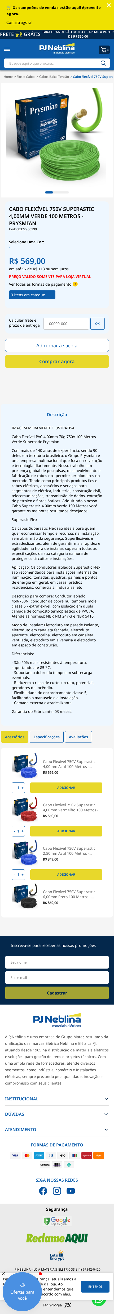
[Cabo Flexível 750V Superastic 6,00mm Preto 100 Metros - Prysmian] (25, 897)
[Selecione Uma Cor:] (14, 247)
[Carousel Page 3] (65, 192)
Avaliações (78, 736)
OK (97, 323)
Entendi (95, 1286)
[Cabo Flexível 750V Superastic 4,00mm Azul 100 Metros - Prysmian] (25, 766)
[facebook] (43, 1191)
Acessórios (14, 736)
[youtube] (71, 1191)
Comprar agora (57, 361)
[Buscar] (103, 63)
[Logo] (56, 49)
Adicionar (66, 787)
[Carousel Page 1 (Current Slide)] (49, 192)
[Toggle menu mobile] (12, 49)
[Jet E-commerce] (57, 1306)
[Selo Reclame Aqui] (57, 1242)
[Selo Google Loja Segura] (57, 1225)
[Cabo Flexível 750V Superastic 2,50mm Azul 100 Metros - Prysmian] (25, 853)
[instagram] (57, 1191)
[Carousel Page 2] (57, 192)
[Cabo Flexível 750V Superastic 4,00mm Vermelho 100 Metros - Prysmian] (25, 810)
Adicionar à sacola (56, 345)
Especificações (47, 736)
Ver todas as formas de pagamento (40, 284)
